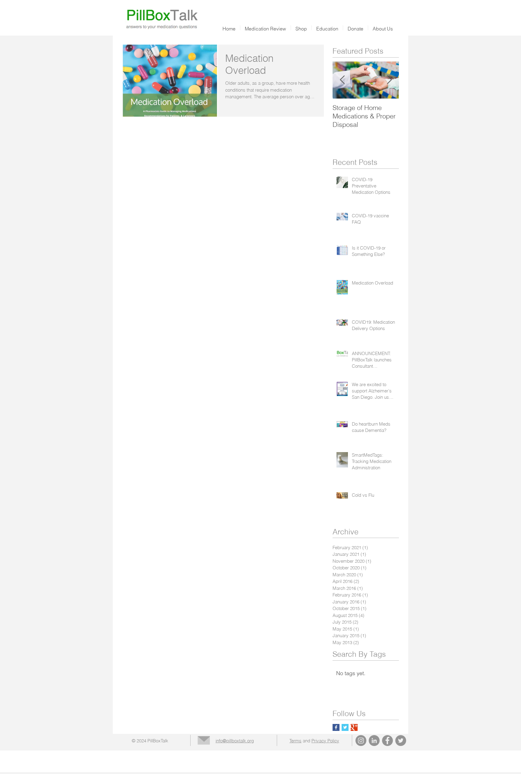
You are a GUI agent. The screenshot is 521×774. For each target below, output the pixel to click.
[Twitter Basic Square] (345, 727)
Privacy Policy (325, 741)
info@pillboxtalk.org (235, 741)
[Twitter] (400, 740)
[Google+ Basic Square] (354, 727)
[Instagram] (360, 740)
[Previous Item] (342, 80)
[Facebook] (387, 740)
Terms (295, 741)
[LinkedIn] (374, 740)
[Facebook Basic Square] (336, 727)
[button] (301, 27)
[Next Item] (389, 80)
